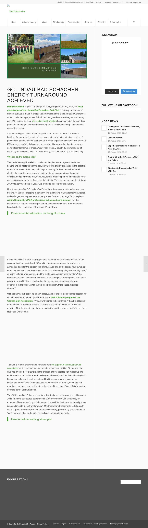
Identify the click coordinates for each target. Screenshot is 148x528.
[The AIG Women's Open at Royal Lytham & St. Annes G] (105, 58)
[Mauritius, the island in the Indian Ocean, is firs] (136, 84)
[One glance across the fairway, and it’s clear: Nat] (136, 77)
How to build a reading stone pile (31, 419)
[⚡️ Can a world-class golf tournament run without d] (105, 65)
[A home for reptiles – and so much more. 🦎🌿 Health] (116, 58)
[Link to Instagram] (138, 523)
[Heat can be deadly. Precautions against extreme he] (126, 52)
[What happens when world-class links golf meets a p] (116, 71)
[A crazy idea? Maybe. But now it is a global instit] (136, 58)
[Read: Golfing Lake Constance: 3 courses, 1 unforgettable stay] (104, 128)
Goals (98, 2)
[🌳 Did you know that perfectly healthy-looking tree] (116, 52)
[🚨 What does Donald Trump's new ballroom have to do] (126, 84)
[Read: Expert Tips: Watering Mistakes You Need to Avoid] (104, 147)
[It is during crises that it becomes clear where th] (136, 52)
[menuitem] (60, 2)
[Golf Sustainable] (16, 11)
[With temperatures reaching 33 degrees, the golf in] (126, 58)
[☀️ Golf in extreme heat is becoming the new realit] (126, 77)
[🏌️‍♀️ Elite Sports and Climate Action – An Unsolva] (105, 77)
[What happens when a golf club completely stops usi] (116, 84)
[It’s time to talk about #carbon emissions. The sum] (105, 52)
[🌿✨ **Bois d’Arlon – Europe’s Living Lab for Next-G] (105, 84)
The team (89, 2)
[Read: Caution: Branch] (104, 139)
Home (60, 2)
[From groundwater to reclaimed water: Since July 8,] (116, 65)
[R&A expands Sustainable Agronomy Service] (2, 264)
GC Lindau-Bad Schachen (44, 121)
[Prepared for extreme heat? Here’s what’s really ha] (105, 71)
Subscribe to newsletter (74, 2)
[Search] (134, 22)
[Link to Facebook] (134, 523)
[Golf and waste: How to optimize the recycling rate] (146, 264)
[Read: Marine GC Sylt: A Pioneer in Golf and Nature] (104, 158)
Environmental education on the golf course (38, 213)
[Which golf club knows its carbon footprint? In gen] (116, 77)
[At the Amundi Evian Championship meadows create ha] (126, 65)
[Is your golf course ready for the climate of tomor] (126, 71)
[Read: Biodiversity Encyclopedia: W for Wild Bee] (104, 169)
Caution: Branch (115, 138)
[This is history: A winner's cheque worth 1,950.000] (136, 65)
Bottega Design (42, 524)
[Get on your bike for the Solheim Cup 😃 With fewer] (136, 71)
